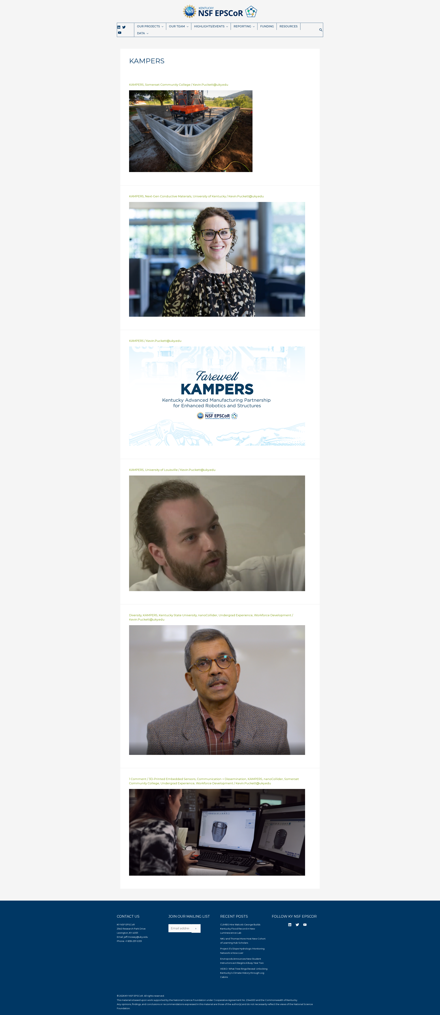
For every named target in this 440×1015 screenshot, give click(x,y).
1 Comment (137, 779)
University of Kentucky (209, 196)
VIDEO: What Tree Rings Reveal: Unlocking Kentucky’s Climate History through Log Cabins (243, 972)
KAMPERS (136, 84)
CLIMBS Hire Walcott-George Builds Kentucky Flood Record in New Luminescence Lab (240, 928)
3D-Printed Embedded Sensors (172, 779)
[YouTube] (119, 32)
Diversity (135, 615)
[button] (321, 30)
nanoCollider (207, 615)
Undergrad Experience (236, 615)
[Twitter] (124, 27)
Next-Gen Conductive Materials (168, 196)
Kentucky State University (178, 615)
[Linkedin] (118, 27)
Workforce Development (272, 615)
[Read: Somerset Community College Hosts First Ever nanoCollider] (217, 832)
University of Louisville (161, 470)
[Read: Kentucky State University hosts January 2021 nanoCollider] (217, 689)
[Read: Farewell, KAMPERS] (217, 396)
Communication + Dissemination (221, 779)
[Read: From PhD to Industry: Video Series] (217, 533)
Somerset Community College (167, 84)
